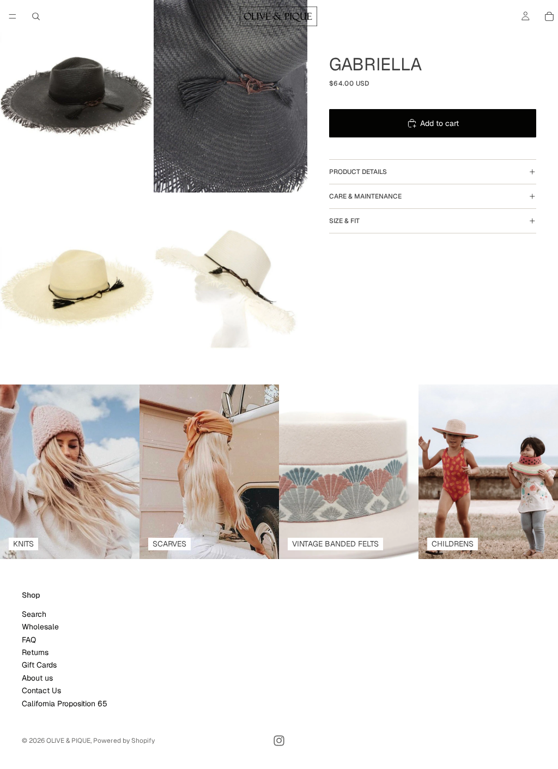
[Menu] (12, 16)
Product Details (358, 171)
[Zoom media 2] (230, 96)
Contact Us (41, 690)
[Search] (36, 16)
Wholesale (40, 627)
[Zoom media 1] (77, 96)
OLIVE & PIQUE (68, 740)
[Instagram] (279, 740)
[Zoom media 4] (230, 289)
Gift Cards (39, 665)
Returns (35, 652)
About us (37, 678)
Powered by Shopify (124, 740)
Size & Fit (344, 221)
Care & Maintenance (365, 196)
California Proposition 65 (64, 703)
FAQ (29, 640)
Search (34, 614)
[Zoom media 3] (77, 289)
